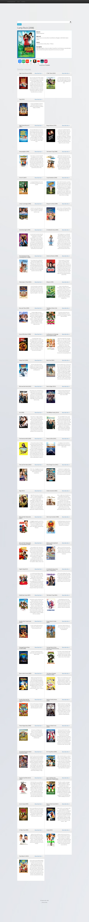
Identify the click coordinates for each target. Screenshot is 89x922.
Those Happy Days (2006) (25, 725)
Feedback (23, 1)
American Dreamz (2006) (52, 256)
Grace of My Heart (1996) (25, 334)
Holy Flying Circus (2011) (52, 464)
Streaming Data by (42, 65)
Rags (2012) (22, 490)
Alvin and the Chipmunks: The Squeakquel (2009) (25, 543)
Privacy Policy (44, 902)
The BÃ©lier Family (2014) (53, 412)
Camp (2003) (50, 830)
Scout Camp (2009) (23, 804)
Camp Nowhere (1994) (52, 177)
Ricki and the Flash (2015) (25, 386)
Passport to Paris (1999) (52, 203)
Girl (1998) (21, 412)
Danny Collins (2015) (51, 438)
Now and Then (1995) (24, 308)
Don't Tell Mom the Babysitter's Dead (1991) (52, 778)
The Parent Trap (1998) (52, 151)
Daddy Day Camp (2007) (24, 595)
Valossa (42, 900)
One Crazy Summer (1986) (53, 517)
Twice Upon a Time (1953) (25, 282)
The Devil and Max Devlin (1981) (25, 778)
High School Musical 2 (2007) (24, 126)
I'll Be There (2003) (51, 73)
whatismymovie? (11, 1)
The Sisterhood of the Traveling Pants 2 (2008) (24, 256)
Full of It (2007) (23, 177)
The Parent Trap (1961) (52, 595)
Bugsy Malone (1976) (51, 125)
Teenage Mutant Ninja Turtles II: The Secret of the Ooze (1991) (53, 648)
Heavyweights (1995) (24, 151)
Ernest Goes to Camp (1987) (51, 622)
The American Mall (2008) (25, 438)
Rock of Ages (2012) (51, 386)
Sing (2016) (22, 99)
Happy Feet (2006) (23, 360)
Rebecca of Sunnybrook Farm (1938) (52, 543)
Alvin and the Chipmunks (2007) (25, 517)
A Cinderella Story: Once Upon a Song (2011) (52, 569)
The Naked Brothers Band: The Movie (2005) (25, 752)
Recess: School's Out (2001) (51, 726)
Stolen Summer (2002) (52, 490)
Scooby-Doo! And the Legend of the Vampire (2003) (24, 701)
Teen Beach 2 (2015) (24, 856)
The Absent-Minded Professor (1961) (51, 674)
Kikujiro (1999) (50, 282)
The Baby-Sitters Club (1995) (52, 308)
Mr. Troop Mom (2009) (52, 751)
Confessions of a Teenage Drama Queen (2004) (52, 334)
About (18, 1)
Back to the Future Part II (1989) (52, 804)
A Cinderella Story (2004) (52, 230)
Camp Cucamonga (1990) (25, 203)
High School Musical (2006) (25, 73)
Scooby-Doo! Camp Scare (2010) (25, 622)
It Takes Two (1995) (23, 830)
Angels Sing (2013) (23, 569)
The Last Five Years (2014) (25, 464)
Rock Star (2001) (50, 360)
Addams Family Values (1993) (52, 700)
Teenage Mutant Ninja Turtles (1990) (24, 648)
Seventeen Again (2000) (24, 230)
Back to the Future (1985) (25, 673)
